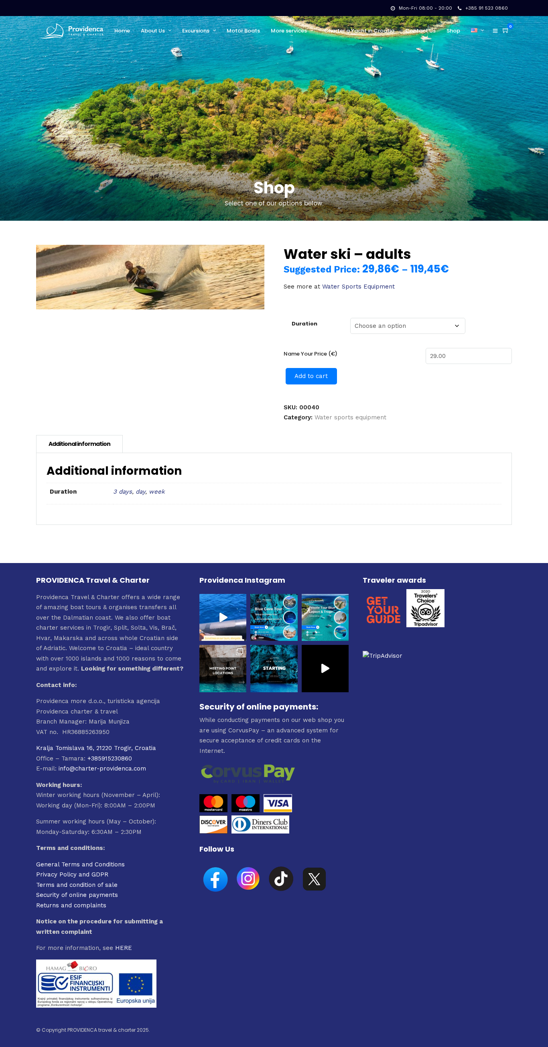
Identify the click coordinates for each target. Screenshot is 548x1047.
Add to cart (311, 376)
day (140, 491)
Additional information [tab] (79, 444)
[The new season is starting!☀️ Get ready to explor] (273, 668)
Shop (453, 31)
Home (122, 31)
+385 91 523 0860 (486, 8)
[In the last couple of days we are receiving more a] (222, 668)
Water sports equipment (350, 417)
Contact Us (420, 31)
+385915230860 (109, 758)
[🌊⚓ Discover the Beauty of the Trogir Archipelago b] (325, 617)
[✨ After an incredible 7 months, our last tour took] (325, 668)
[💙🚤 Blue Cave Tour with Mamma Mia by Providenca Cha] (273, 617)
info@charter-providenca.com (102, 768)
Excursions (195, 31)
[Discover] (213, 831)
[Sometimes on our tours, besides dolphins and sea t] (222, 617)
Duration (304, 323)
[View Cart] (506, 30)
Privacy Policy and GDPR (72, 874)
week (157, 491)
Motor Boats (243, 31)
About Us (153, 31)
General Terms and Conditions (80, 864)
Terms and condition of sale (77, 884)
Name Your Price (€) (310, 354)
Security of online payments (77, 895)
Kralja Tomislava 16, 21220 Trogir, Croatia (96, 748)
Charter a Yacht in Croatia (359, 31)
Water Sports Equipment (358, 286)
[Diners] (261, 831)
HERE (123, 947)
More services (289, 31)
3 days (122, 491)
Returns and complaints (71, 905)
